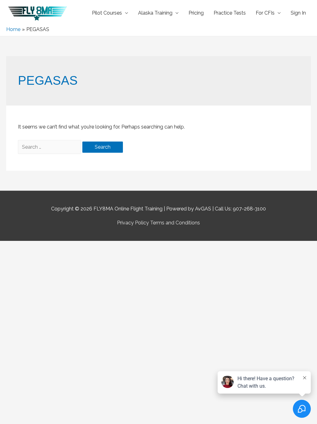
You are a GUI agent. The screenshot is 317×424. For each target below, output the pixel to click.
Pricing (196, 13)
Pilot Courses (107, 13)
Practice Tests (230, 13)
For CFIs (265, 13)
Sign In (298, 13)
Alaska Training (155, 13)
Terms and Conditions (175, 223)
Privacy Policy (133, 223)
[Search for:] (50, 147)
